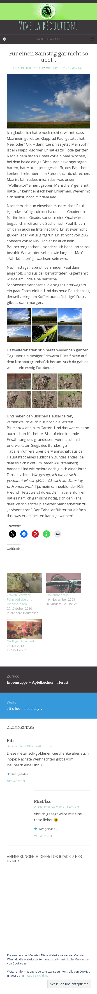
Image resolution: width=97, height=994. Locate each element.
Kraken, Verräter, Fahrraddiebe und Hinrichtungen (19, 599)
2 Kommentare (73, 68)
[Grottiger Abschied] (24, 629)
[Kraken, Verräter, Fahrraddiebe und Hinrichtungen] (24, 583)
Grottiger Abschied (20, 641)
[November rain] (63, 583)
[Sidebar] (4, 39)
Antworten (16, 780)
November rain (57, 595)
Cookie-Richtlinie (37, 976)
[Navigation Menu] (92, 39)
